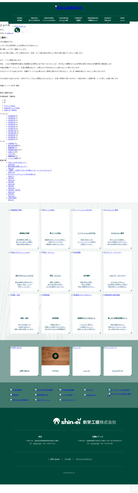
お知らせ (10, 33)
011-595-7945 (95, 443)
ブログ (10, 154)
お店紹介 (11, 143)
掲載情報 (11, 156)
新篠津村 (11, 148)
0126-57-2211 (38, 443)
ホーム (23, 26)
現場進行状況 (13, 150)
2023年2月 (11, 126)
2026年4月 (11, 118)
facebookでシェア (12, 108)
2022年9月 (11, 135)
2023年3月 (11, 124)
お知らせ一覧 (10, 110)
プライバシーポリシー (84, 459)
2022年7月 (11, 139)
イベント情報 (13, 158)
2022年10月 (12, 133)
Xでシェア (9, 106)
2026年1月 (11, 120)
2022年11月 (12, 131)
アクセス (68, 459)
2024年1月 (11, 122)
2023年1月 (11, 128)
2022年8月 (11, 137)
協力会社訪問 (13, 145)
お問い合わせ (55, 459)
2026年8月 (11, 116)
